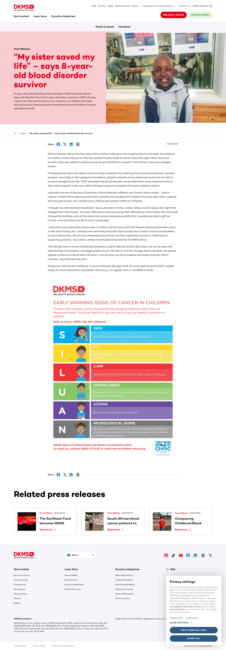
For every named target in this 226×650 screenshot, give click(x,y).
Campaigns (19, 589)
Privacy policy (176, 617)
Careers (135, 6)
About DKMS (71, 575)
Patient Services (73, 589)
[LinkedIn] (195, 555)
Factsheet (125, 26)
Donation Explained (63, 16)
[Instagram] (166, 555)
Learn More (40, 16)
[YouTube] (181, 555)
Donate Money (21, 580)
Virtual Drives (20, 594)
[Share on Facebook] (58, 144)
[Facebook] (188, 555)
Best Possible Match (125, 584)
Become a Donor (22, 575)
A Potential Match (124, 580)
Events (17, 603)
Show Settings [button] (179, 623)
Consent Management (63, 646)
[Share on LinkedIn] (71, 144)
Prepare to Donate (124, 589)
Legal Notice (20, 646)
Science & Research (74, 584)
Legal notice (192, 617)
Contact (102, 6)
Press (110, 6)
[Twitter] (210, 555)
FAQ (94, 6)
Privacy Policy (39, 646)
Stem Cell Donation (124, 594)
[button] (48, 530)
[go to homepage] (24, 8)
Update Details (122, 6)
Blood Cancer (71, 580)
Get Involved (21, 16)
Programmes (20, 584)
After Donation (122, 598)
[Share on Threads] (78, 144)
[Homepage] (15, 133)
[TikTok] (173, 555)
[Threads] (203, 555)
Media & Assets (105, 26)
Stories (17, 598)
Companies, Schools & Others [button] (157, 6)
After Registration (124, 575)
